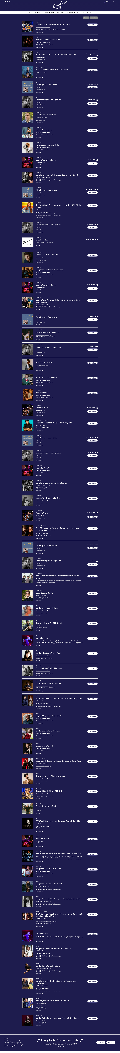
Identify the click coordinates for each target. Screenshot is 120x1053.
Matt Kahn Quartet (42, 468)
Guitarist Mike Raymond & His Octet (48, 498)
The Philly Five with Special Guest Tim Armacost (52, 1000)
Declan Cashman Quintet (44, 593)
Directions (101, 1042)
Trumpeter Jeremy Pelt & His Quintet (49, 623)
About (82, 12)
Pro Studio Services (72, 12)
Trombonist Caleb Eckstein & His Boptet (49, 791)
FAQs (44, 1052)
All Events (38, 12)
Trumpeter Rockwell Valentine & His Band (50, 776)
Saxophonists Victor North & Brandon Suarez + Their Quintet (57, 175)
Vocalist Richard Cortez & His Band (48, 966)
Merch (89, 12)
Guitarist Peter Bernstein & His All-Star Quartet (52, 69)
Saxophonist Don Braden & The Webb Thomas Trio (53, 948)
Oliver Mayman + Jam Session (46, 84)
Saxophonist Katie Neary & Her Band (48, 868)
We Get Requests (42, 638)
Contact (47, 1052)
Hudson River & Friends (44, 130)
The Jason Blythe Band (44, 362)
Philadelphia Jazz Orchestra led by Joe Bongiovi (53, 24)
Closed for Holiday (42, 240)
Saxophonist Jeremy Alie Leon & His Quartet (51, 483)
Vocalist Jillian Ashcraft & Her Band (48, 653)
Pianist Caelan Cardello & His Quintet (48, 683)
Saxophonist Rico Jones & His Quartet (49, 884)
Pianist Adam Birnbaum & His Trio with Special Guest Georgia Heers (59, 698)
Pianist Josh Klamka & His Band (47, 377)
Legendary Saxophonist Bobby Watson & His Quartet (54, 422)
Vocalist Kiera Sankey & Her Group (48, 731)
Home (30, 12)
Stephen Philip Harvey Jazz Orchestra (49, 716)
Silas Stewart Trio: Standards (46, 115)
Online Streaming (49, 12)
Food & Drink (60, 12)
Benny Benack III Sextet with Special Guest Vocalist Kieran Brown (58, 761)
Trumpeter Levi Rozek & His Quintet (48, 39)
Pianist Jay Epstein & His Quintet (47, 255)
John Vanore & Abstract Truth (46, 746)
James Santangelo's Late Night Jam (48, 99)
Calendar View (94, 18)
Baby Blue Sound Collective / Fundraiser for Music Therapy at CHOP (59, 853)
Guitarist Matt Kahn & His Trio (46, 160)
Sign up (107, 1)
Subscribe (111, 1042)
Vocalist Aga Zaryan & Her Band (47, 608)
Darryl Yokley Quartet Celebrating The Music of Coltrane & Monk (58, 899)
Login (112, 1)
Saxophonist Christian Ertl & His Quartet (49, 270)
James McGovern (42, 407)
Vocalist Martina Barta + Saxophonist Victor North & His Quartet (58, 1018)
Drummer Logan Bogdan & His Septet (49, 668)
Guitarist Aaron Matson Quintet (46, 806)
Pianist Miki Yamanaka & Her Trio (47, 332)
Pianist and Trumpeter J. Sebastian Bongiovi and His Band (56, 54)
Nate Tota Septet (42, 392)
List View (86, 18)
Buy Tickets (92, 58)
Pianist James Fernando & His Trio (48, 145)
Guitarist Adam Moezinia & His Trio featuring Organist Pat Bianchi (58, 300)
